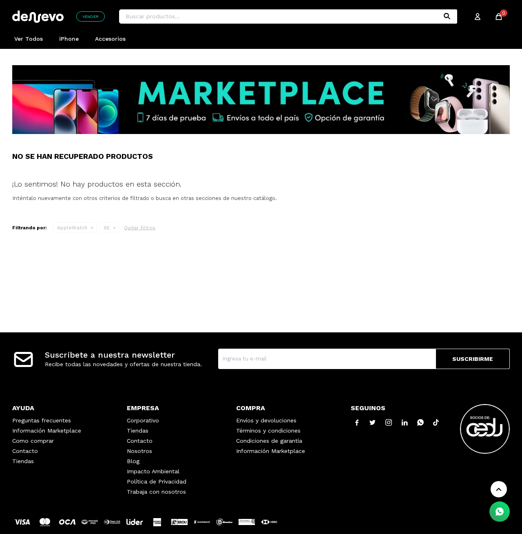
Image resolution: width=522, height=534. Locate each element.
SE (107, 228)
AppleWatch (72, 228)
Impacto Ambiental (153, 471)
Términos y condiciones (268, 430)
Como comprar (33, 440)
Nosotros (139, 451)
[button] (447, 16)
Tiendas (23, 461)
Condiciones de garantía (269, 440)
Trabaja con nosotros (156, 491)
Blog (133, 461)
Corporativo (143, 420)
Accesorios (110, 38)
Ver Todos (28, 38)
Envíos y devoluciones (266, 420)
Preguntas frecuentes (41, 420)
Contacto (25, 451)
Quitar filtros (139, 228)
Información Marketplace (46, 430)
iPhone (69, 38)
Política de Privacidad (156, 481)
